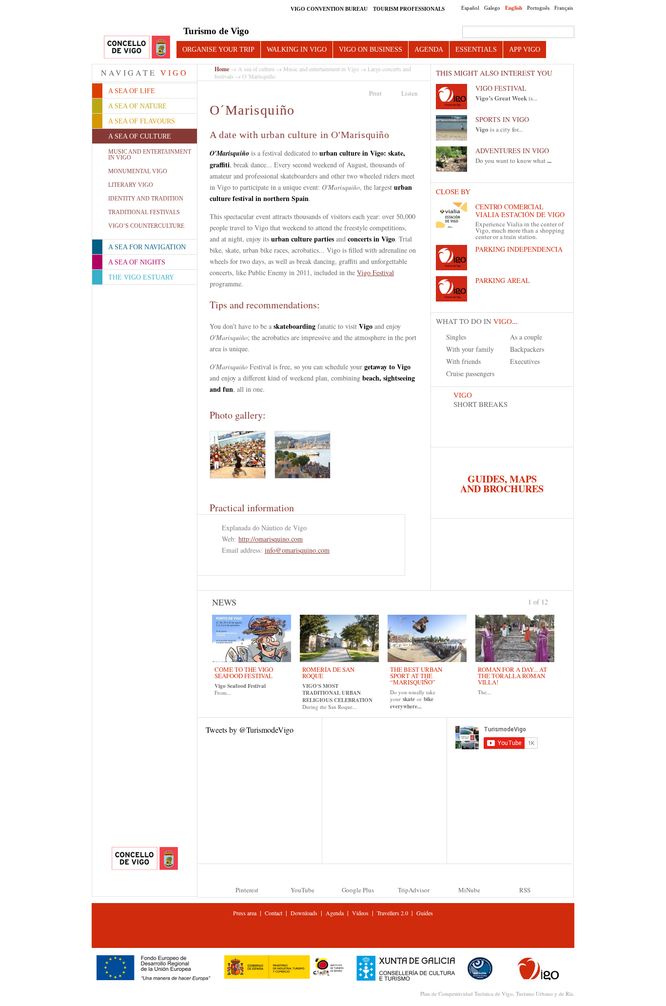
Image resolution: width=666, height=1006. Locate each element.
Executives (525, 361)
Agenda (428, 49)
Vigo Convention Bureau (329, 9)
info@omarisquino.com (297, 550)
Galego (492, 8)
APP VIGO (524, 49)
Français (563, 8)
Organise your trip (218, 49)
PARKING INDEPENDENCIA (519, 249)
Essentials (476, 49)
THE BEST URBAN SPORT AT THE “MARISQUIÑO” (416, 675)
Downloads (304, 913)
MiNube (469, 889)
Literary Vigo (130, 185)
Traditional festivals (144, 212)
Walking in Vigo (297, 49)
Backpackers (527, 349)
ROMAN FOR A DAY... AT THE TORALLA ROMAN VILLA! (512, 675)
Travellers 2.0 (392, 913)
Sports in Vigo (502, 119)
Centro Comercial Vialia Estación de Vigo (520, 210)
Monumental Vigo (137, 171)
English (513, 8)
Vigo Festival (375, 272)
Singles (456, 337)
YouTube (302, 889)
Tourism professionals (409, 9)
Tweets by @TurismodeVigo (250, 729)
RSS (524, 889)
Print (375, 93)
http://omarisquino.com (270, 538)
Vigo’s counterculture (146, 226)
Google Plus (358, 889)
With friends (463, 361)
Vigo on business (370, 49)
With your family (470, 349)
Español (470, 8)
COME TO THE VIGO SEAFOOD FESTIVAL (244, 672)
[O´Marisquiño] (238, 455)
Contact (273, 913)
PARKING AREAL (502, 280)
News (224, 602)
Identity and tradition (145, 198)
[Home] (137, 48)
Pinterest (246, 889)
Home (222, 69)
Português (538, 8)
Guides (424, 913)
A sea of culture (256, 69)
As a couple (526, 337)
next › (552, 601)
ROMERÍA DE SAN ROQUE (328, 672)
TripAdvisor (414, 889)
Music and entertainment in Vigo (149, 155)
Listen (409, 93)
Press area (244, 913)
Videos (360, 913)
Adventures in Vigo (512, 150)
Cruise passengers (470, 373)
